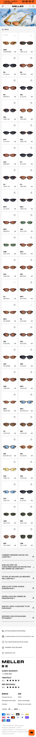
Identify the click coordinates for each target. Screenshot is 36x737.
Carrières (4, 704)
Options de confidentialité (24, 731)
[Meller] (17, 6)
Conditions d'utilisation (7, 729)
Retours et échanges (24, 700)
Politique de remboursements (9, 731)
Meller (12, 725)
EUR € (16, 709)
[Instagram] (6, 666)
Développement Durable (9, 700)
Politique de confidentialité (8, 727)
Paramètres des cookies (8, 733)
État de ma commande (24, 704)
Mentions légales (19, 725)
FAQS (19, 697)
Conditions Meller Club (20, 729)
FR (9, 709)
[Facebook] (3, 666)
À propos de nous (7, 697)
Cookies (19, 727)
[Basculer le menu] (3, 6)
